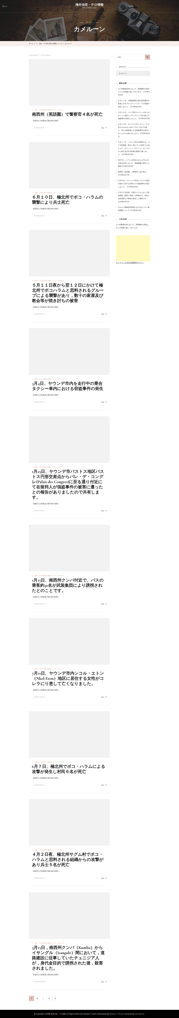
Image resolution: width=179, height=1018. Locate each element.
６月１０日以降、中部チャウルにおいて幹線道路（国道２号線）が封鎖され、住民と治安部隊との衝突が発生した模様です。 (133, 195)
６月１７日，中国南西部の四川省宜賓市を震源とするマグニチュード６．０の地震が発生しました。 (133, 104)
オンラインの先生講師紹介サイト (130, 263)
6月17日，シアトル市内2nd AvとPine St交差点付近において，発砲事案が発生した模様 (133, 163)
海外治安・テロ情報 (89, 5)
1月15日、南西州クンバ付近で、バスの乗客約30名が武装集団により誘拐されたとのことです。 (68, 585)
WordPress (139, 1014)
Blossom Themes (117, 1014)
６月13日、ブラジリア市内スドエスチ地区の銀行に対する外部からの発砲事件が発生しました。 (133, 184)
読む (103, 128)
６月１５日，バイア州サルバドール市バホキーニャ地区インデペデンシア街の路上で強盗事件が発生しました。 (133, 115)
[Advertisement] (133, 248)
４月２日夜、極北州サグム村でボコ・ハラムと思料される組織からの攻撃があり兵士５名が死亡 (68, 859)
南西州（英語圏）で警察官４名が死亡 (67, 114)
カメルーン (61, 110)
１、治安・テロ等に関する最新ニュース (44, 110)
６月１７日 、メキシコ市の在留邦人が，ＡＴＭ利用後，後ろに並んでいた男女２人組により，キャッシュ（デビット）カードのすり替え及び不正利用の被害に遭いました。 (134, 148)
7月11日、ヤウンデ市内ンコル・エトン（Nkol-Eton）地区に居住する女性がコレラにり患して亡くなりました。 (68, 678)
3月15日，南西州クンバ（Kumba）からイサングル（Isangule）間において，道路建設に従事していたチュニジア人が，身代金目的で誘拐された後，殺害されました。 (68, 958)
